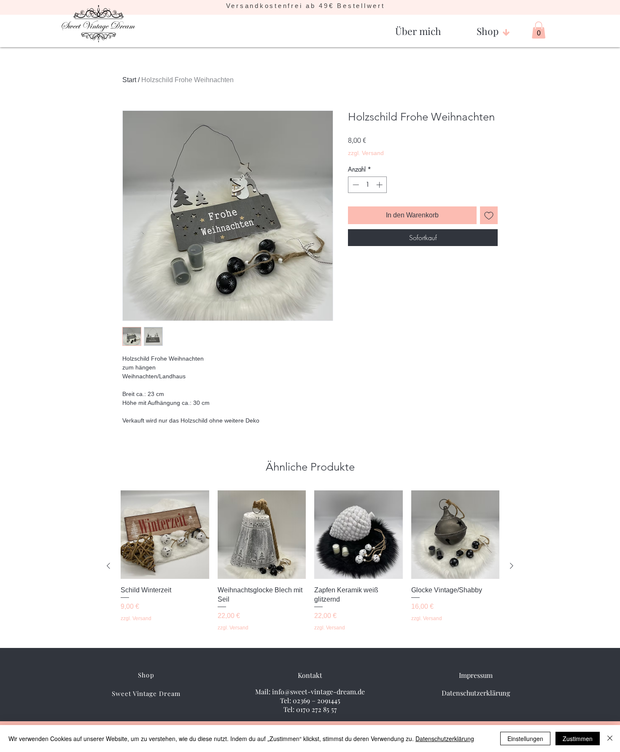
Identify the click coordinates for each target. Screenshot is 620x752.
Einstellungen (525, 738)
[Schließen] (610, 738)
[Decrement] (355, 185)
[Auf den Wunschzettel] (489, 215)
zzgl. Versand (366, 153)
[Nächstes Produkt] (512, 566)
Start (129, 79)
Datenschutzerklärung (444, 738)
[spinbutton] (368, 185)
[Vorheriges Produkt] (108, 566)
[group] (310, 565)
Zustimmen (578, 738)
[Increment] (380, 185)
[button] (418, 27)
